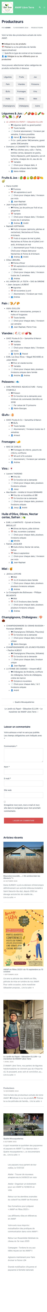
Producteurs (37, 28)
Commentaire (10, 746)
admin (7, 28)
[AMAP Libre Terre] (7, 7)
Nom (7, 767)
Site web (8, 790)
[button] (40, 7)
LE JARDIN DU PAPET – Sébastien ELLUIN (24, 122)
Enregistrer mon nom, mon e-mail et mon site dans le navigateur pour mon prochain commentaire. (22, 808)
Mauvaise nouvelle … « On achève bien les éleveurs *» (21, 877)
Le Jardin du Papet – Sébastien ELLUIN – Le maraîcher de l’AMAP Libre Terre (22, 1057)
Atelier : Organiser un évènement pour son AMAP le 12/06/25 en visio (22, 1187)
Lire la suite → (9, 897)
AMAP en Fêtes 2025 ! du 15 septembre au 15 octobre (23, 970)
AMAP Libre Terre (24, 7)
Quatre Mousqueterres (24, 702)
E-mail (7, 778)
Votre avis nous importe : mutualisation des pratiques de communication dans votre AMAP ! (23, 1228)
